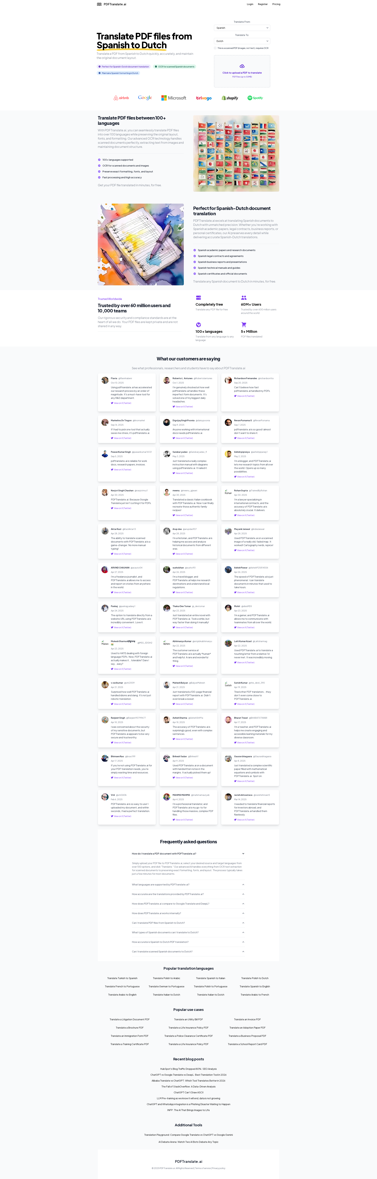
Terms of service (203, 1168)
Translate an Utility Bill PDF (188, 1019)
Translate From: (242, 21)
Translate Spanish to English (255, 986)
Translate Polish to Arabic (166, 978)
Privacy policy (218, 1168)
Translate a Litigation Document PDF (130, 1019)
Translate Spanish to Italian (210, 978)
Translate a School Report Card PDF (247, 1044)
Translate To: (242, 35)
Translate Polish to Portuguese (210, 986)
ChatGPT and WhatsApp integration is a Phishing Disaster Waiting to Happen (188, 1104)
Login (250, 4)
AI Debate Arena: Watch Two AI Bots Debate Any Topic (188, 1141)
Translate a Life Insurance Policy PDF (188, 1027)
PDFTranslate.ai (188, 1161)
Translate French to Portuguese (122, 986)
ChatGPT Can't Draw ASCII (188, 1092)
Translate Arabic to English (122, 994)
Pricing (276, 4)
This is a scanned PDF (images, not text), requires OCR (243, 48)
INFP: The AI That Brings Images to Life (188, 1110)
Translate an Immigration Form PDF (129, 1035)
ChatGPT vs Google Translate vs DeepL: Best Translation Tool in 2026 (188, 1074)
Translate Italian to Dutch (166, 994)
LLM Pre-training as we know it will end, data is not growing (188, 1098)
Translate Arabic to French (255, 994)
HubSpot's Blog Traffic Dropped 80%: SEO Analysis (188, 1068)
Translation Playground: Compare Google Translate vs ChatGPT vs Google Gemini (188, 1134)
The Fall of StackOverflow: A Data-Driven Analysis (188, 1086)
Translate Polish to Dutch (254, 978)
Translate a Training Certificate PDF (129, 1044)
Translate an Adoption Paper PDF (247, 1027)
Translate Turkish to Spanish (122, 978)
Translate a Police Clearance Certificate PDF (188, 1035)
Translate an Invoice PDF (247, 1019)
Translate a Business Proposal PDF (247, 1035)
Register (263, 4)
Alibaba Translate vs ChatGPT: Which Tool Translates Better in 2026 (188, 1080)
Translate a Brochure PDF (130, 1027)
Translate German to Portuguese (166, 986)
